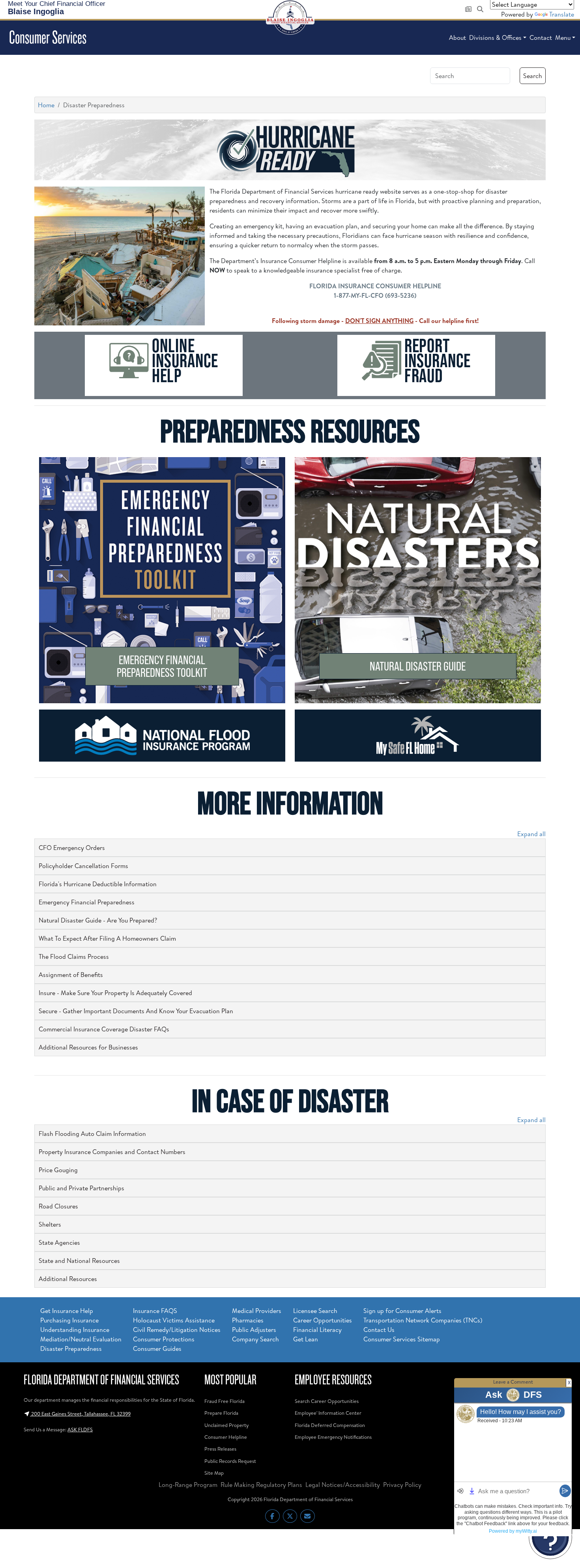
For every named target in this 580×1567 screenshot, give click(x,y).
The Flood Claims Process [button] (74, 956)
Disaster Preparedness (71, 1348)
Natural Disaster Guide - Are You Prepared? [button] (98, 920)
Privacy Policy (402, 1484)
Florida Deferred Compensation (330, 1425)
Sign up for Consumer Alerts (402, 1310)
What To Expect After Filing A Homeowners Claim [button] (107, 938)
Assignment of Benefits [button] (71, 974)
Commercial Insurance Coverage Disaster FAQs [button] (104, 1029)
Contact (540, 37)
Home (46, 105)
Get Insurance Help (66, 1310)
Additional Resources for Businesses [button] (88, 1047)
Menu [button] (563, 37)
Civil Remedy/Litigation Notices (177, 1329)
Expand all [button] (531, 833)
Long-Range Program (188, 1484)
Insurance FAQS (155, 1310)
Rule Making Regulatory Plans (261, 1484)
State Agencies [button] (59, 1242)
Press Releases (220, 1448)
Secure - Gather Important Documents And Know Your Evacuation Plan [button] (136, 1011)
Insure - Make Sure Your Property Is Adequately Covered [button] (115, 992)
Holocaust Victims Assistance (174, 1320)
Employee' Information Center (328, 1412)
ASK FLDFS (80, 1429)
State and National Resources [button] (79, 1260)
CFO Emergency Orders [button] (72, 847)
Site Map (214, 1472)
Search (532, 75)
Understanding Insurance (74, 1329)
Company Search (255, 1339)
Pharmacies (248, 1320)
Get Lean (305, 1339)
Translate (561, 14)
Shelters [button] (50, 1224)
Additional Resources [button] (68, 1278)
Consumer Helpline (225, 1436)
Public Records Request (230, 1460)
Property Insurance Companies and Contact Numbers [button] (112, 1151)
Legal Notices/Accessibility (342, 1484)
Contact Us (379, 1329)
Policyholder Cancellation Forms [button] (83, 865)
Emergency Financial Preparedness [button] (87, 902)
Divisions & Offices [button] (495, 37)
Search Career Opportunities (327, 1401)
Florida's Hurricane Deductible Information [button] (98, 884)
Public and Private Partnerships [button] (81, 1188)
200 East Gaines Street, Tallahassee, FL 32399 (80, 1413)
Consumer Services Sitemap (401, 1339)
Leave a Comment (513, 1381)
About (457, 37)
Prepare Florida (221, 1412)
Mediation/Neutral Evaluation (81, 1339)
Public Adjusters (254, 1329)
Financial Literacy (317, 1329)
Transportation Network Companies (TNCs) (422, 1320)
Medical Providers (256, 1310)
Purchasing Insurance (69, 1320)
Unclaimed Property (226, 1425)
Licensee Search (315, 1310)
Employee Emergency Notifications (333, 1436)
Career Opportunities (322, 1320)
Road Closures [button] (58, 1206)
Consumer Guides (157, 1348)
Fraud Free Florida (224, 1401)
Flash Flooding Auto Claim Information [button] (92, 1133)
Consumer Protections (164, 1339)
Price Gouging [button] (58, 1169)
